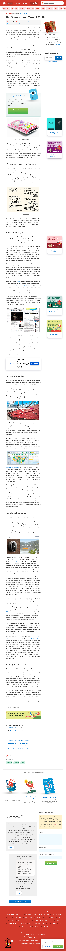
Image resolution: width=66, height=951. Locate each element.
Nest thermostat (16, 561)
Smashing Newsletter (12, 796)
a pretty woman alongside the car (22, 285)
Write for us (22, 940)
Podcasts (32, 945)
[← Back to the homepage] (4, 3)
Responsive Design (13, 923)
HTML (59, 917)
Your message (42, 832)
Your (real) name (43, 847)
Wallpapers (49, 8)
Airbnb (7, 423)
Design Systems (29, 917)
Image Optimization (16, 96)
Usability (54, 923)
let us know (57, 827)
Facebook (13, 639)
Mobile (36, 920)
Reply (10, 847)
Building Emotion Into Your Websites (17, 746)
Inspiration (20, 21)
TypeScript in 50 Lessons (50, 797)
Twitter (14, 24)
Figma (43, 8)
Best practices (19, 914)
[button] (62, 3)
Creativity (25, 21)
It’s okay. (58, 946)
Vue (61, 8)
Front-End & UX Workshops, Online (31, 797)
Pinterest (36, 637)
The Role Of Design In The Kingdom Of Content (20, 749)
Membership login (24, 943)
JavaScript (22, 8)
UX (12, 8)
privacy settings (57, 943)
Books (18, 3)
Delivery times (32, 943)
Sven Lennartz (37, 934)
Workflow (45, 926)
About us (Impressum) (35, 940)
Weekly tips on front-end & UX (53, 61)
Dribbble (32, 639)
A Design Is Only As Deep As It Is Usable (18, 743)
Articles (10, 3)
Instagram (8, 639)
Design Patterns (18, 917)
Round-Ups (23, 923)
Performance (30, 8)
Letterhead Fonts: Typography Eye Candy (18, 740)
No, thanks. (47, 946)
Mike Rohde (26, 214)
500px (38, 639)
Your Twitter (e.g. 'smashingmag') (46, 854)
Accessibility (6, 8)
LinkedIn (18, 24)
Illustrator (12, 920)
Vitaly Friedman (29, 934)
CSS (16, 8)
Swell (44, 936)
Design (37, 8)
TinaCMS (39, 936)
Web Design (37, 926)
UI (48, 923)
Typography (37, 923)
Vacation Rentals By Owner (12, 467)
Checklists (42, 914)
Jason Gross (9, 13)
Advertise (38, 943)
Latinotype (35, 937)
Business (28, 914)
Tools (43, 923)
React (56, 8)
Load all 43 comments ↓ (20, 901)
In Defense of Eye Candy (15, 731)
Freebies (53, 917)
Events (25, 3)
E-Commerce (39, 917)
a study (18, 281)
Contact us (28, 940)
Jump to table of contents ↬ (18, 111)
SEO (30, 923)
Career (35, 914)
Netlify (35, 936)
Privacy (51, 920)
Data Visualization (56, 914)
